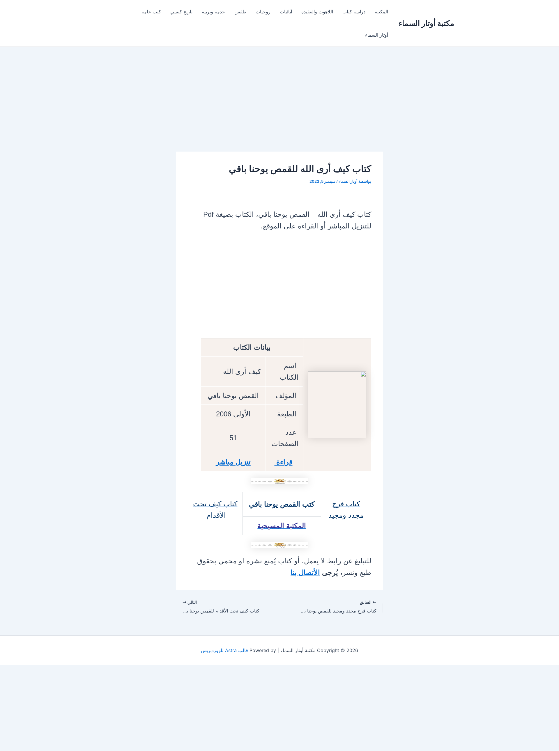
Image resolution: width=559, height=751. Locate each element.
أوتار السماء (376, 35)
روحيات (263, 12)
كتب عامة (151, 12)
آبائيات (286, 12)
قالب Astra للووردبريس (224, 650)
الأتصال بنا (305, 572)
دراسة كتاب (353, 12)
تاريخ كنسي (181, 12)
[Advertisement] (279, 108)
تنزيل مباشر (233, 462)
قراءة (283, 462)
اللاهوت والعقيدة (317, 12)
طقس (240, 12)
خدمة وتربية (213, 12)
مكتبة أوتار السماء (426, 23)
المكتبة (381, 12)
